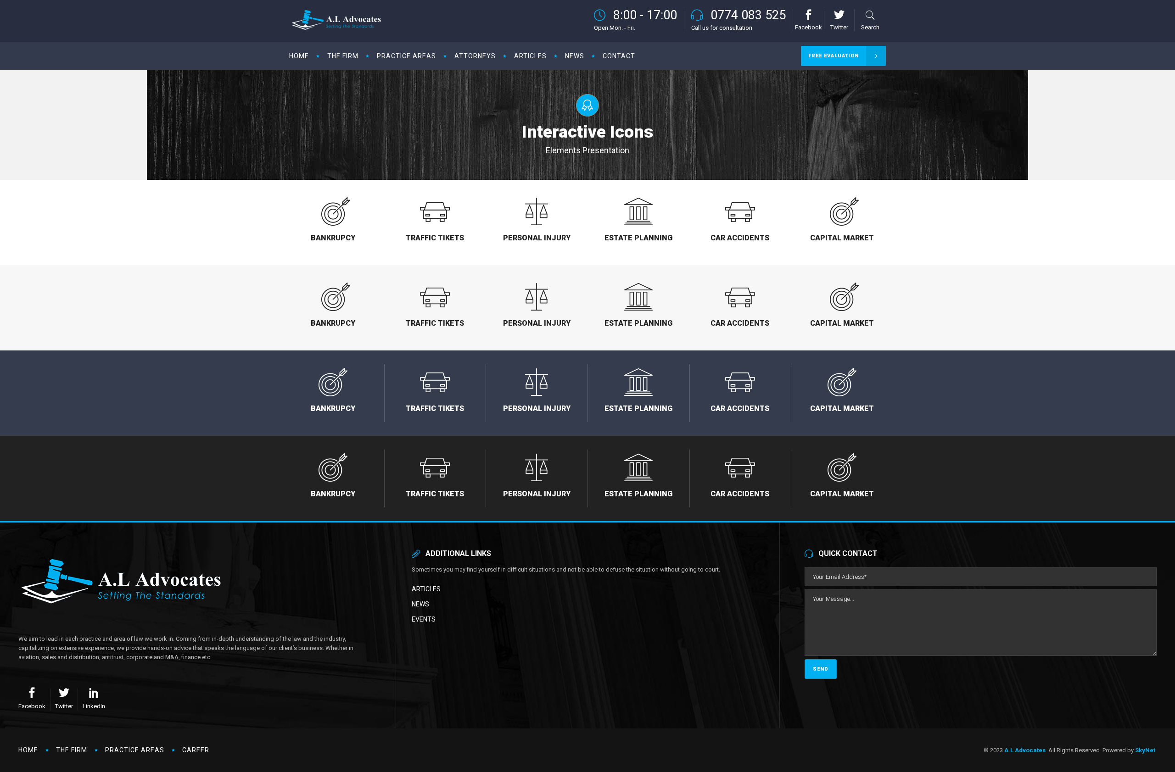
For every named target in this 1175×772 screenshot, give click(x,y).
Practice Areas (134, 750)
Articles (426, 589)
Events (424, 619)
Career (195, 750)
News (420, 604)
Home (28, 750)
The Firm (71, 750)
